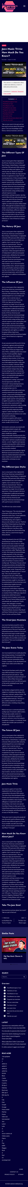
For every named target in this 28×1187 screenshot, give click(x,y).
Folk (3, 1100)
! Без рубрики (6, 1056)
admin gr (4, 1068)
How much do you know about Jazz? (12, 118)
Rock (3, 1150)
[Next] (23, 950)
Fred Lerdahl (7, 93)
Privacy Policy (10, 1174)
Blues (3, 1076)
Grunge (4, 1107)
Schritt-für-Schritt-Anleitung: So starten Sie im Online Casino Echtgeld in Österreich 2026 (13, 1036)
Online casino (6, 1136)
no (2, 1131)
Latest (4, 45)
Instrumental (5, 1119)
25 (2, 1059)
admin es (4, 1064)
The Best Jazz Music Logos (22, 920)
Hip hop (4, 1112)
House (4, 1114)
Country (4, 1083)
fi (2, 1097)
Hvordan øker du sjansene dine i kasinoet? (14, 1031)
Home (21, 1169)
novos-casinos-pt (7, 1133)
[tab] (10, 964)
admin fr (4, 1066)
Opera (4, 1138)
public (3, 1145)
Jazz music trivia (7, 116)
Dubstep (4, 1088)
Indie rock (5, 1116)
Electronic (5, 1090)
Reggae (4, 1148)
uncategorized (6, 1160)
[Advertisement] (14, 27)
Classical (4, 1080)
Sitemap (20, 1174)
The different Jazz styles (9, 108)
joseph (4, 59)
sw (3, 1157)
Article (4, 1073)
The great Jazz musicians (9, 110)
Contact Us (14, 1172)
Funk (3, 1102)
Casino (4, 1078)
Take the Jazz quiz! (8, 120)
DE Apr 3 (4, 1085)
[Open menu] (24, 6)
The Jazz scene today (8, 112)
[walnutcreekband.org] (9, 6)
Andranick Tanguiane (17, 91)
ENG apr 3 (5, 1092)
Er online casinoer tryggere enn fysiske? (13, 1047)
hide (15, 99)
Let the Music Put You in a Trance (7, 920)
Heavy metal (5, 1109)
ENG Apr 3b (5, 1095)
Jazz (3, 1121)
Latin (3, 1126)
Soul (3, 1155)
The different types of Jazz (10, 101)
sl (2, 1153)
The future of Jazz (7, 114)
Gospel (4, 1104)
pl (2, 1141)
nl (2, 1129)
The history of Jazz (8, 103)
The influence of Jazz (8, 105)
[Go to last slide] (4, 950)
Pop (3, 1143)
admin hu (4, 1071)
